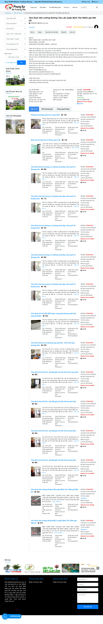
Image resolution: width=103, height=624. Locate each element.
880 (35, 462)
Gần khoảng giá (47, 109)
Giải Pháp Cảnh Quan (13, 70)
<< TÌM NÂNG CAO (11, 62)
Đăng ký (95, 2)
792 (44, 286)
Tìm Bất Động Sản (55, 7)
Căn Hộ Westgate (13, 116)
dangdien (32, 27)
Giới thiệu (43, 7)
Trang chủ (8, 13)
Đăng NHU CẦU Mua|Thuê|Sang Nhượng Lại (48, 2)
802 (44, 257)
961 (35, 404)
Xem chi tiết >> (57, 501)
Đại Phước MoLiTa (14, 92)
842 (38, 492)
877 (41, 523)
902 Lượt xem (43, 23)
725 (65, 140)
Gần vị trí (34, 109)
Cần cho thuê (18, 13)
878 (44, 345)
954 (35, 433)
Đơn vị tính (8, 53)
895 (35, 374)
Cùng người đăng (63, 109)
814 (46, 316)
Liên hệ (74, 7)
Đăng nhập (86, 2)
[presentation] (5, 572)
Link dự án (80, 97)
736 (64, 115)
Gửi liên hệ (88, 615)
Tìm (21, 62)
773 (44, 199)
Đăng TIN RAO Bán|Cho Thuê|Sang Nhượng (18, 2)
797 (44, 228)
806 (44, 169)
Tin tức (66, 7)
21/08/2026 (33, 23)
